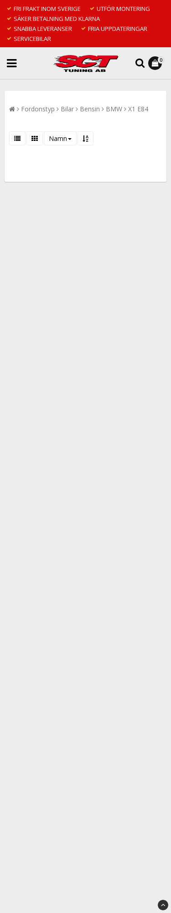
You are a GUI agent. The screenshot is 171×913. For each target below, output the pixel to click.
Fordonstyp (38, 109)
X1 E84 (138, 109)
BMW (114, 109)
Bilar (67, 109)
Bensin (90, 109)
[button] (156, 63)
